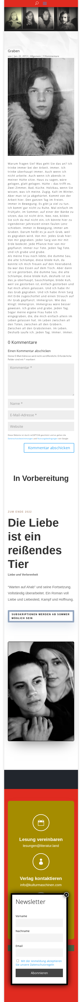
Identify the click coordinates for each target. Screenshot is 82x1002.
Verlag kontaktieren (41, 878)
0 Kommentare (51, 56)
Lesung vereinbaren (41, 839)
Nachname (23, 931)
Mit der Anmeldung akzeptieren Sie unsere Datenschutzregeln (39, 962)
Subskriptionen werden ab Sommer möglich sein (41, 616)
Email (19, 946)
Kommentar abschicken (49, 447)
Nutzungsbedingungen (47, 438)
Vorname (21, 916)
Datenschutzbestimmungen (20, 438)
